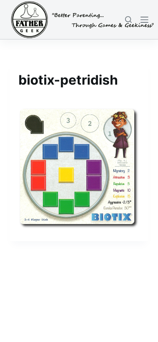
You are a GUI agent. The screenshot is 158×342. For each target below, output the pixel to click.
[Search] (128, 19)
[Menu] (144, 20)
